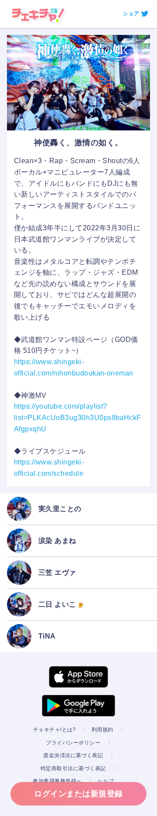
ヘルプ (106, 781)
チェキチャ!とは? (54, 730)
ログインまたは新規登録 (78, 793)
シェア (131, 13)
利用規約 (102, 730)
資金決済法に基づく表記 (73, 755)
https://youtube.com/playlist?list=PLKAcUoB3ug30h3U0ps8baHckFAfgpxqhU (77, 417)
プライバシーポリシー (73, 743)
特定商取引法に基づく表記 (73, 768)
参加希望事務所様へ (57, 781)
